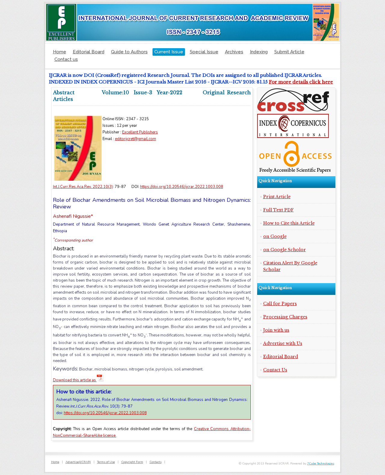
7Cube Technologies (320, 463)
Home (59, 52)
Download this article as (75, 380)
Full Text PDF (278, 210)
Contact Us (275, 370)
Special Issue (204, 52)
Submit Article (289, 52)
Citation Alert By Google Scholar (290, 266)
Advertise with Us (282, 343)
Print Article (277, 196)
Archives (234, 52)
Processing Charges (285, 317)
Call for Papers (280, 303)
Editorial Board (88, 52)
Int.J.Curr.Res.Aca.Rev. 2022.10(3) (83, 186)
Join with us (276, 330)
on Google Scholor (284, 249)
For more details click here (297, 82)
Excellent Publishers (140, 132)
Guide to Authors (129, 52)
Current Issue (168, 52)
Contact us (66, 59)
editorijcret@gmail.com (135, 139)
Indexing (259, 52)
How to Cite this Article (289, 223)
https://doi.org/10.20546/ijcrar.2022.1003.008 (181, 186)
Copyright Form (132, 462)
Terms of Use (106, 462)
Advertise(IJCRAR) (78, 462)
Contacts (155, 462)
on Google (275, 236)
